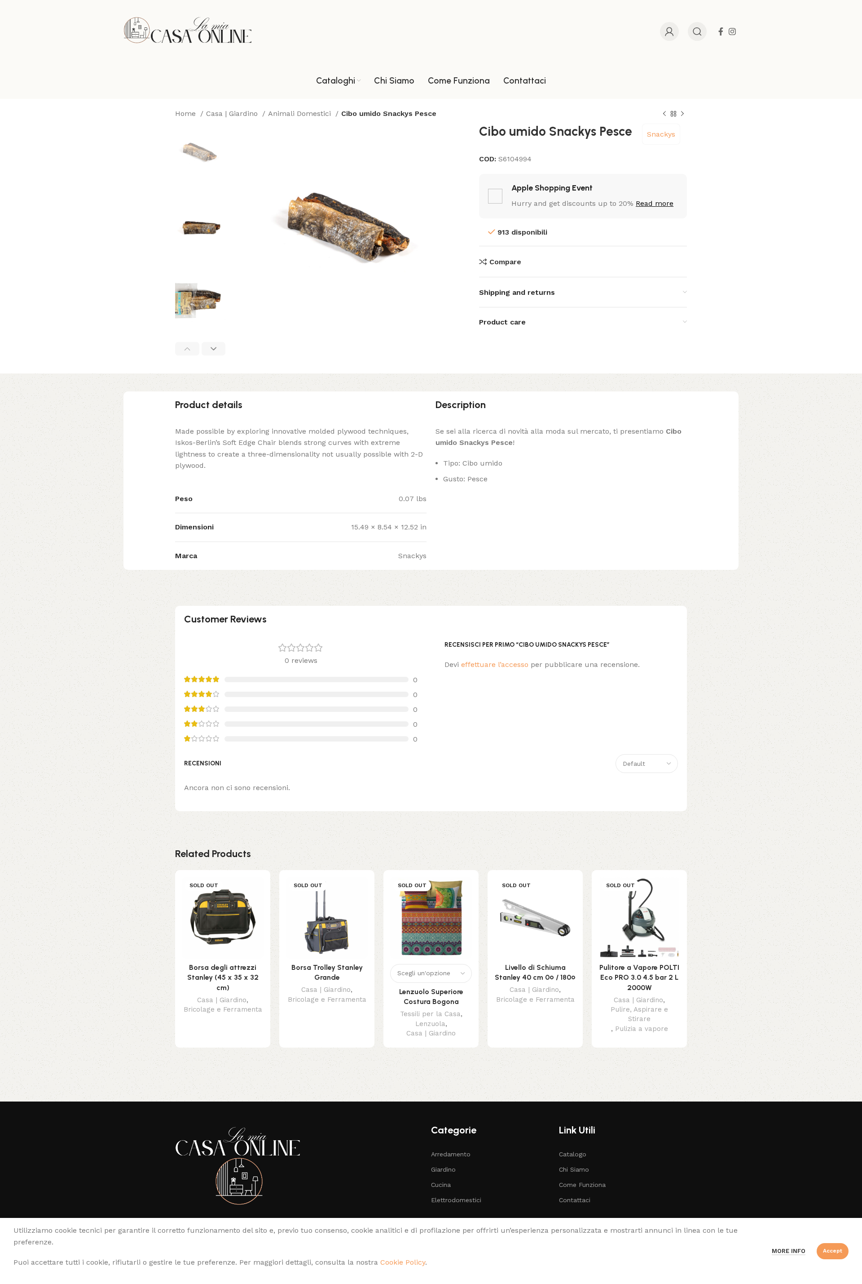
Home (186, 113)
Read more (654, 203)
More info (788, 1251)
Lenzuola (430, 1024)
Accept (832, 1251)
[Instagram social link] (732, 31)
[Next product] (682, 114)
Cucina (441, 1184)
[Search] (697, 31)
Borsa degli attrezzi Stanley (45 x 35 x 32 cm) (223, 977)
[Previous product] (664, 114)
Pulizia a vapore (641, 1029)
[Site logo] (187, 31)
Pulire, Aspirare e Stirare (639, 1014)
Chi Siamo (574, 1169)
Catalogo (572, 1154)
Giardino (443, 1169)
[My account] (669, 31)
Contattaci (574, 1200)
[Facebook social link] (721, 31)
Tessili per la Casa (430, 1014)
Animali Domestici (300, 113)
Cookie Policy (402, 1262)
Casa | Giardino (233, 113)
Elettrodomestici (456, 1200)
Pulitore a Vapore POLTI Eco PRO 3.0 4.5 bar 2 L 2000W (639, 977)
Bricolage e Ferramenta (223, 1009)
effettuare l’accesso (494, 664)
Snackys (661, 134)
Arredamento (451, 1154)
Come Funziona (582, 1184)
